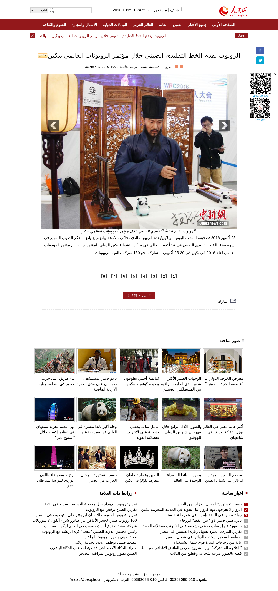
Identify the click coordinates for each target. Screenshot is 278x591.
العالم (163, 24)
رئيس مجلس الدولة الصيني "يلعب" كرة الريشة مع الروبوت (89, 531)
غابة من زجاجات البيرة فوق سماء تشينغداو (208, 542)
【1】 (174, 276)
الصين (178, 24)
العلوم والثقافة (54, 24)
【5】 (134, 276)
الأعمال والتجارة (84, 24)
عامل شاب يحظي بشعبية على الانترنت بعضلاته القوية (142, 432)
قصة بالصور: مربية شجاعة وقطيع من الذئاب (206, 553)
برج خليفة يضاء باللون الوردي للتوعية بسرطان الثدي (56, 480)
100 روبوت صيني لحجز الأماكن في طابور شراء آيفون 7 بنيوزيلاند (85, 520)
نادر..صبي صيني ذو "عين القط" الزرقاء (211, 520)
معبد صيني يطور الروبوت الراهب (110, 537)
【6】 (124, 276)
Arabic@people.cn (85, 579)
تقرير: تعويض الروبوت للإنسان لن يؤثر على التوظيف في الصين (86, 515)
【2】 (164, 276)
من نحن (161, 10)
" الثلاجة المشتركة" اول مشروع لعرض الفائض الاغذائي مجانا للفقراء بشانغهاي (179, 548)
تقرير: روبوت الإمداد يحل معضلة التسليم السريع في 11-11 (90, 504)
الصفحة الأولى (223, 24)
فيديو (120, 35)
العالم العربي (142, 24)
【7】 (114, 276)
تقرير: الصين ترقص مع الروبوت (111, 509)
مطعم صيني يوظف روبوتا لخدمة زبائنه (106, 542)
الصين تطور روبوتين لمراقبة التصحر (108, 553)
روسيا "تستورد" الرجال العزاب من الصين (209, 504)
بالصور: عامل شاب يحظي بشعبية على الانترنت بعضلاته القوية (192, 526)
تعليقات (136, 35)
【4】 (144, 276)
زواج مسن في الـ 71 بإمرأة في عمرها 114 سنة (203, 515)
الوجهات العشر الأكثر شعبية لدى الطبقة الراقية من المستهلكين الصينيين (181, 383)
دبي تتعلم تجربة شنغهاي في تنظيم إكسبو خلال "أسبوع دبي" (55, 432)
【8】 (104, 276)
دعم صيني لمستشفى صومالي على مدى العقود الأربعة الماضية (97, 383)
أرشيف (175, 10)
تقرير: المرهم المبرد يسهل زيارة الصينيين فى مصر (201, 531)
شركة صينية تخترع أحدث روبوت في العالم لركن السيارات (90, 526)
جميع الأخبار (197, 24)
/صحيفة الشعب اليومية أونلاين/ (139, 66)
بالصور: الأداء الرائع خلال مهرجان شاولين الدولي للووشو (181, 432)
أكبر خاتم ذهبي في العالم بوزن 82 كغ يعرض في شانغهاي (223, 432)
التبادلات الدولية (115, 24)
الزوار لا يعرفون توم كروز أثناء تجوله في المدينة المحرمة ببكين (191, 509)
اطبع (169, 67)
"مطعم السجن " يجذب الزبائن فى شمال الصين (204, 537)
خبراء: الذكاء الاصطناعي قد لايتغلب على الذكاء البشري (93, 548)
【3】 (154, 276)
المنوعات (154, 35)
